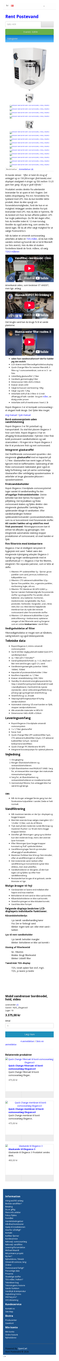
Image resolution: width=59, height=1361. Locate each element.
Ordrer (8, 1264)
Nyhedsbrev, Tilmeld (14, 1259)
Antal (7, 1020)
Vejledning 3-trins (13, 1294)
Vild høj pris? (11, 1297)
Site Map (9, 1311)
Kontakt (8, 1232)
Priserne (9, 1273)
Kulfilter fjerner (12, 1235)
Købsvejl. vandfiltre (13, 1244)
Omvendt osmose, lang (15, 1262)
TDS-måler (31, 238)
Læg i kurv (30, 1034)
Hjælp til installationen (15, 1227)
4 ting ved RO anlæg (14, 1200)
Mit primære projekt (14, 1253)
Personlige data (12, 1270)
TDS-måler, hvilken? (14, 1279)
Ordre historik (11, 1334)
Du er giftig (10, 1209)
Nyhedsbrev (10, 1337)
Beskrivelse (11, 169)
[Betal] (51, 6)
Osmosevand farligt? (14, 1268)
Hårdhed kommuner (14, 1224)
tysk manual (25, 415)
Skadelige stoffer (13, 1276)
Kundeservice (11, 1238)
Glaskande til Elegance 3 (21, 1149)
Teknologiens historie (15, 1285)
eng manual (11, 415)
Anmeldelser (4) (26, 169)
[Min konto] (43, 6)
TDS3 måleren (12, 251)
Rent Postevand (21, 16)
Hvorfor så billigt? (13, 1229)
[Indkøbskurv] (47, 6)
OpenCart (22, 1348)
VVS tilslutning (11, 1300)
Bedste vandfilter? (13, 1203)
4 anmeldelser (27, 1041)
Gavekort (9, 1323)
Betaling (9, 1206)
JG (18, 1004)
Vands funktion (12, 1288)
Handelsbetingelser (14, 1221)
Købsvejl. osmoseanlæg (16, 1241)
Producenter (11, 1320)
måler (45, 396)
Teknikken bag (12, 1282)
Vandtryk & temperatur (15, 1291)
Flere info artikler (13, 1212)
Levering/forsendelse (15, 1247)
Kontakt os (10, 1308)
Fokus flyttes (11, 1215)
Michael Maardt (12, 1250)
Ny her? (8, 1256)
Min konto (9, 1331)
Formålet (9, 1218)
